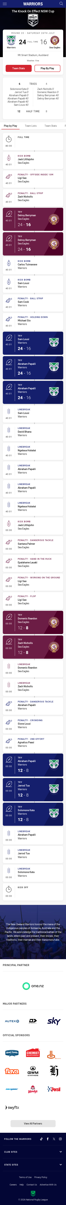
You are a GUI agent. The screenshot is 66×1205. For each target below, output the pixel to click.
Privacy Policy (40, 1177)
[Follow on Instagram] (60, 1139)
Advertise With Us (48, 1184)
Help (22, 1184)
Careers (13, 1184)
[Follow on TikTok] (41, 1139)
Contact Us (32, 1184)
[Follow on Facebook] (47, 1139)
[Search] (61, 4)
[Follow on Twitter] (54, 1139)
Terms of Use (25, 1177)
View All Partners (33, 1123)
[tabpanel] (33, 517)
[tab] (10, 125)
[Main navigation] (5, 4)
